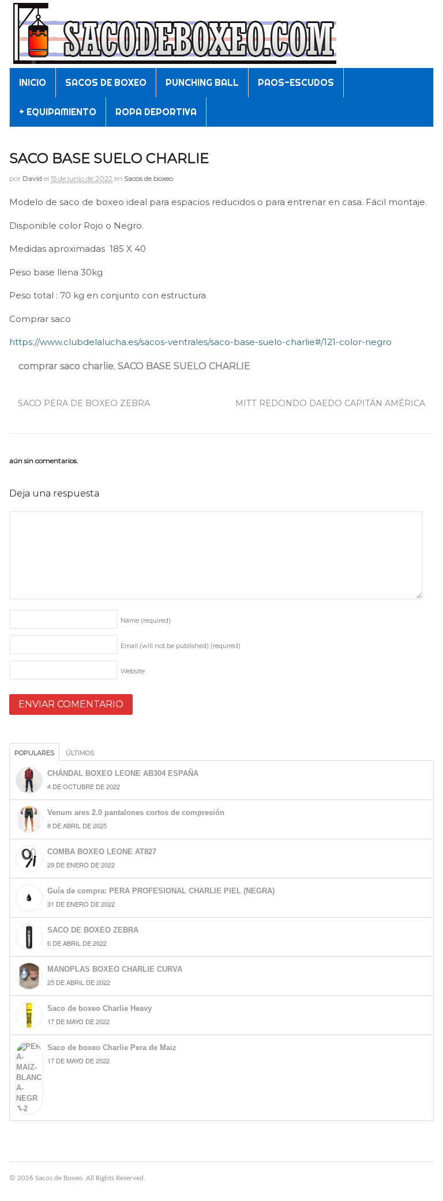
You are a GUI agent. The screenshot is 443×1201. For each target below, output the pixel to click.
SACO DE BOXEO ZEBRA (92, 930)
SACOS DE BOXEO (106, 82)
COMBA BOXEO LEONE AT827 (101, 851)
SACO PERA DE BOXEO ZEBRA (83, 403)
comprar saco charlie (66, 366)
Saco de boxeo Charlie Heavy (99, 1008)
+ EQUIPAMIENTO (57, 112)
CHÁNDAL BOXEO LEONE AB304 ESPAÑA (122, 773)
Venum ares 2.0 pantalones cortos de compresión (135, 812)
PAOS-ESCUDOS (296, 82)
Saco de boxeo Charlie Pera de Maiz (112, 1047)
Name (146, 620)
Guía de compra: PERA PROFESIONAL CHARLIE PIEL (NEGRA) (161, 890)
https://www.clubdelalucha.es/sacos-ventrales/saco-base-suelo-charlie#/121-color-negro (200, 341)
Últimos (80, 753)
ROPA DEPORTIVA (156, 112)
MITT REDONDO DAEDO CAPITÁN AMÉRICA (331, 403)
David (32, 178)
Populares (34, 753)
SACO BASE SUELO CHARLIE (184, 366)
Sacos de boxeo (148, 178)
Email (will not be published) (181, 646)
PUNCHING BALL (202, 82)
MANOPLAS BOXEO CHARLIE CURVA (114, 969)
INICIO (32, 82)
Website (133, 671)
